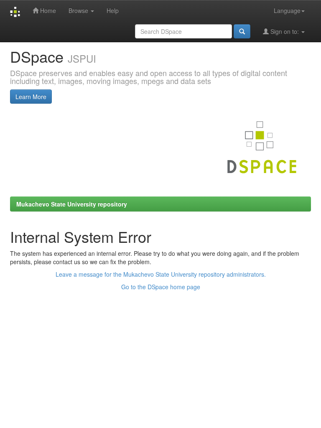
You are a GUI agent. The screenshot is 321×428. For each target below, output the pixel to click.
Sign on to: (285, 31)
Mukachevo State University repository (71, 204)
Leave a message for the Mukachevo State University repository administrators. (161, 274)
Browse (79, 10)
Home (47, 10)
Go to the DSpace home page (160, 287)
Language (287, 10)
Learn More (30, 96)
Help (113, 10)
